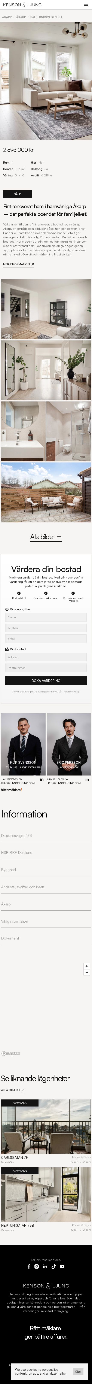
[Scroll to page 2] (43, 136)
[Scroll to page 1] (39, 136)
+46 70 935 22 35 (11, 779)
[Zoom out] (87, 972)
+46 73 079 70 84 (57, 779)
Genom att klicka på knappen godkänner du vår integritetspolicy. (46, 691)
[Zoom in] (87, 966)
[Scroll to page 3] (46, 136)
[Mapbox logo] (10, 1053)
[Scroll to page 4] (49, 136)
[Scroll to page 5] (52, 136)
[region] (46, 1009)
